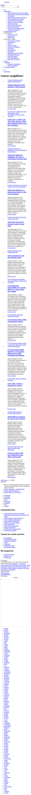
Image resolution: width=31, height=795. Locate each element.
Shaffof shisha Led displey (15, 568)
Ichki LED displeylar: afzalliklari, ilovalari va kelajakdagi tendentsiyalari (17, 157)
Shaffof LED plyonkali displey (16, 28)
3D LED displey (12, 45)
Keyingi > (5, 480)
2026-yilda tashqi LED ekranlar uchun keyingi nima (16, 224)
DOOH (10, 44)
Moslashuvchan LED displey (15, 53)
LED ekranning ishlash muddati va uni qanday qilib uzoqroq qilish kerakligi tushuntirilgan (16, 352)
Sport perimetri (12, 50)
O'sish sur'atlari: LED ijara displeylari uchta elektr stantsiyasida (15, 455)
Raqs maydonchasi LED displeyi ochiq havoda (13, 565)
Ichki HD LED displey (14, 59)
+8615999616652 (5, 574)
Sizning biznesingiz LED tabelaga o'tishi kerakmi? (16, 86)
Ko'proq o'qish (12, 108)
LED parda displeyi (13, 58)
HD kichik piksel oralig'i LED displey (18, 13)
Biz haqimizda (8, 538)
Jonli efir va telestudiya (14, 47)
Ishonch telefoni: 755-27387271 (13, 492)
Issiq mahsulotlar (13, 563)
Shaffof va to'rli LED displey (15, 22)
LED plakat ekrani (13, 23)
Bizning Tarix (11, 36)
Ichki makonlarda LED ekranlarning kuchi (16, 256)
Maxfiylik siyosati (9, 545)
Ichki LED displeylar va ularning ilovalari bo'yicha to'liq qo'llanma (17, 192)
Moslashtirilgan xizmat (10, 31)
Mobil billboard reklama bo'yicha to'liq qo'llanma (16, 418)
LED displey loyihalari (14, 41)
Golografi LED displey (14, 30)
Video (5, 61)
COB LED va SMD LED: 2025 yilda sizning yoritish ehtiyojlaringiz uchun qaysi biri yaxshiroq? (17, 122)
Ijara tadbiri (11, 48)
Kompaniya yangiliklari (14, 64)
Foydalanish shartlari (9, 547)
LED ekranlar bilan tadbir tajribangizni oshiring (17, 320)
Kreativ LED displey (13, 27)
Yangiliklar (7, 62)
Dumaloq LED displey (14, 54)
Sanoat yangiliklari (13, 65)
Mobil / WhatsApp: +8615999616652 (14, 489)
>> (8, 480)
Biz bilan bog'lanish (9, 67)
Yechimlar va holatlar (10, 541)
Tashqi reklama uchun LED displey (17, 17)
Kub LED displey (12, 56)
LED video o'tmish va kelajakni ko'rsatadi (15, 384)
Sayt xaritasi (22, 563)
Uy (5, 10)
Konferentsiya (11, 42)
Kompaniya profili (13, 34)
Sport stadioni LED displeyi (15, 20)
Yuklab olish (11, 37)
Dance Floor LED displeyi (15, 25)
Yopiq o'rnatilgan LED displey (16, 19)
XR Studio (10, 51)
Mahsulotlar (7, 11)
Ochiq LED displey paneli (19, 566)
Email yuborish (5, 573)
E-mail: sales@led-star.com (11, 491)
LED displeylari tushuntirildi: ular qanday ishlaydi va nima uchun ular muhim (17, 288)
